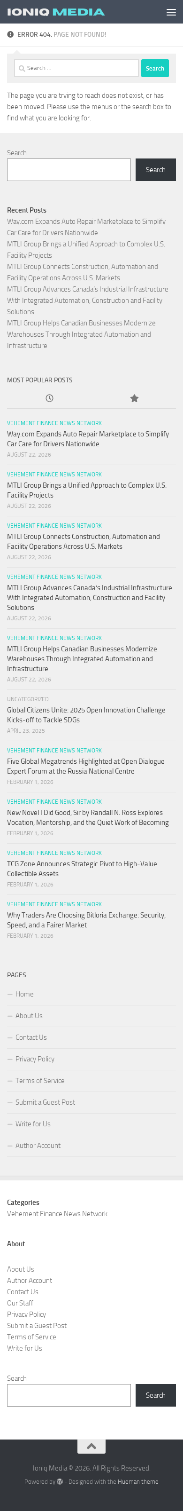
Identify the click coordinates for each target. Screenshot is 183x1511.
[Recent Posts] (49, 399)
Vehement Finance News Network (54, 423)
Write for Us (33, 1124)
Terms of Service (40, 1080)
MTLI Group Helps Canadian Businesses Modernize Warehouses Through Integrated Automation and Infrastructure (81, 334)
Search (17, 153)
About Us (29, 1016)
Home (24, 994)
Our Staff (20, 1303)
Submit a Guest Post (45, 1102)
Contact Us (31, 1037)
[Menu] (171, 12)
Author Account (38, 1145)
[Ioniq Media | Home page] (72, 11)
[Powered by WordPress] (60, 1482)
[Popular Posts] (134, 399)
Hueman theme (138, 1481)
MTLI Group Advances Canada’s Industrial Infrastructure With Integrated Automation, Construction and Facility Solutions (87, 300)
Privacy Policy (34, 1059)
